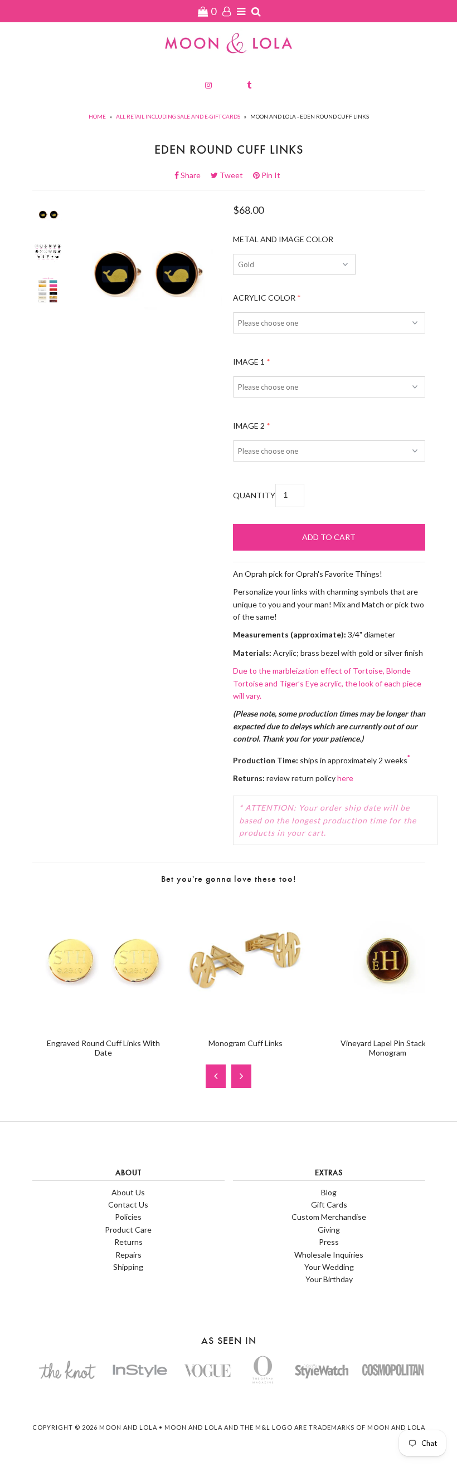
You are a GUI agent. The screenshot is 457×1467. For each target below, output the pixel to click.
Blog (329, 1192)
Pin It (270, 175)
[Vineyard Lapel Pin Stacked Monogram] (387, 1023)
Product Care (128, 1229)
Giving (329, 1229)
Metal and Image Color (283, 239)
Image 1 (249, 361)
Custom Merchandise (328, 1216)
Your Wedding (329, 1267)
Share (194, 175)
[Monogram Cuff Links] (245, 1023)
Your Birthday (329, 1279)
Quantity (254, 495)
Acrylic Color (264, 297)
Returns (128, 1242)
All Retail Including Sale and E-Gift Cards (178, 116)
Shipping (128, 1267)
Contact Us (128, 1204)
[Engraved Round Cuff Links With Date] (103, 1023)
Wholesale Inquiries (328, 1254)
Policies (128, 1216)
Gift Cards (329, 1204)
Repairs (128, 1254)
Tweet (234, 175)
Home (97, 116)
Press (329, 1242)
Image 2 (249, 425)
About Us (128, 1192)
